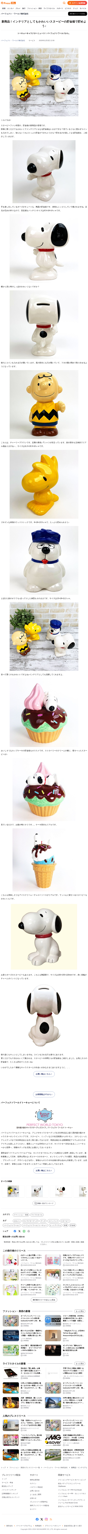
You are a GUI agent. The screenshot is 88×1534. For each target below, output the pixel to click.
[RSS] (51, 1519)
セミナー (33, 1509)
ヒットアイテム (55, 1225)
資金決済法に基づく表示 (73, 1526)
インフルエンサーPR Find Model (70, 1490)
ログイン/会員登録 (78, 3)
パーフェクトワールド (12, 1225)
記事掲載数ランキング (10, 1493)
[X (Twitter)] (19, 1231)
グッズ (43, 1221)
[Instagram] (46, 1519)
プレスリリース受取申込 (39, 1502)
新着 (4, 8)
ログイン (33, 1483)
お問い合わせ (35, 1491)
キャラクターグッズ (30, 1221)
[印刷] (29, 1231)
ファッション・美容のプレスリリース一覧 (24, 1467)
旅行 (23, 8)
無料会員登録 (35, 1480)
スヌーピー (65, 1221)
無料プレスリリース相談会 (39, 1505)
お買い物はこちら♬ (44, 1074)
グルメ (18, 8)
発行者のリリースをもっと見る (44, 1300)
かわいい (17, 1221)
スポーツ (60, 8)
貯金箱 (72, 1225)
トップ (3, 1467)
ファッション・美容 (34, 8)
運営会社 (9, 1526)
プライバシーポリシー (53, 1526)
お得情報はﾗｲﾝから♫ (44, 1094)
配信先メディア (7, 1486)
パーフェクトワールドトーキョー (35, 1225)
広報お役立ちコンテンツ (10, 1497)
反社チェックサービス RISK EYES (70, 1506)
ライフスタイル (49, 8)
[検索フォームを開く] (64, 3)
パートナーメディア (9, 1490)
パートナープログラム (24, 1526)
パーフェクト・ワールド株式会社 (13, 40)
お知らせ (33, 1498)
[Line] (24, 1231)
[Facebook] (15, 1231)
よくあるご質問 (35, 1494)
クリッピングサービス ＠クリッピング (72, 1480)
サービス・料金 (7, 1482)
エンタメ (10, 8)
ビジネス (68, 8)
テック (75, 8)
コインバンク (53, 1221)
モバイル (83, 8)
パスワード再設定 (36, 1487)
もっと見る (80, 1311)
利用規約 (38, 1526)
